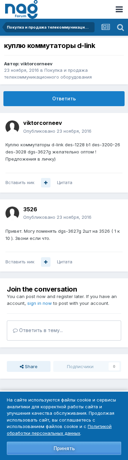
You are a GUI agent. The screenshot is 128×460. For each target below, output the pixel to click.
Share (31, 366)
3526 (30, 209)
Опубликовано (57, 131)
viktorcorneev (36, 63)
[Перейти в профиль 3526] (12, 213)
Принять (64, 448)
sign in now (39, 303)
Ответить (64, 98)
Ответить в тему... (40, 330)
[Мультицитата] (46, 182)
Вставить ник (19, 182)
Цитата (64, 182)
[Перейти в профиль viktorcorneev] (12, 127)
